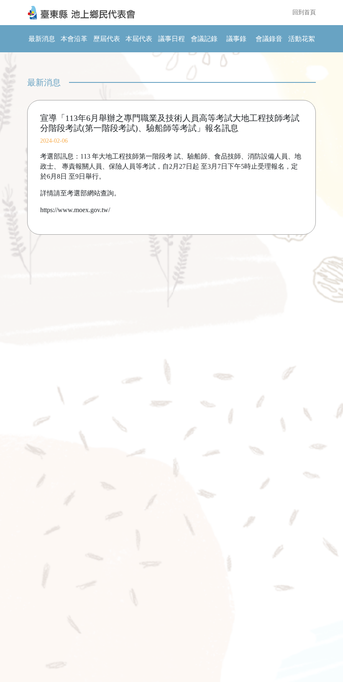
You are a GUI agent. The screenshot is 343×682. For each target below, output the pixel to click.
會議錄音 (269, 38)
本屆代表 (138, 38)
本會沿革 (74, 38)
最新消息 (41, 38)
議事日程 (171, 38)
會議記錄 (204, 38)
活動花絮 (301, 38)
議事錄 (236, 38)
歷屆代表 (106, 38)
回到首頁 (304, 12)
